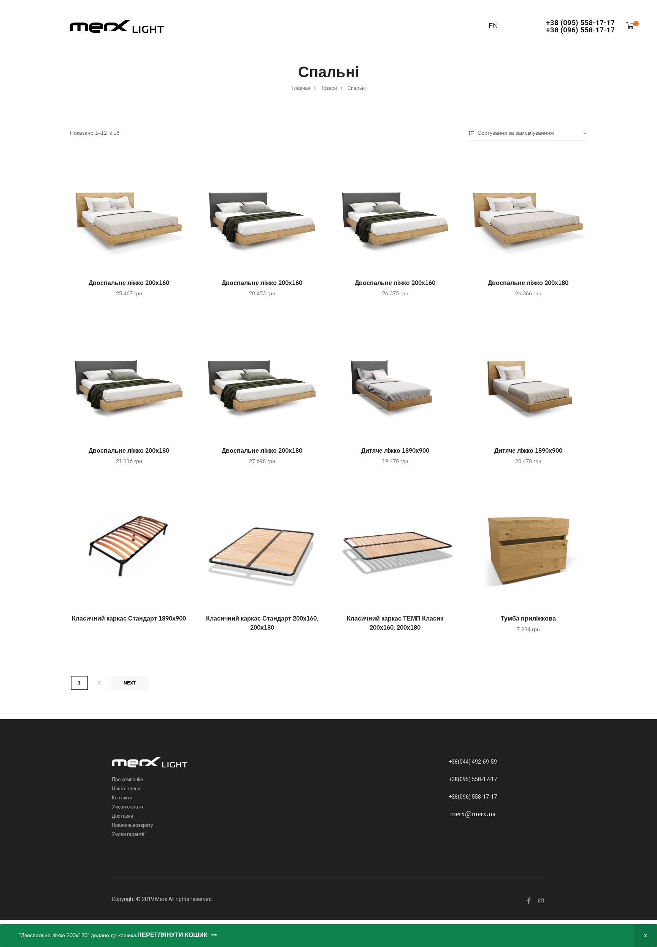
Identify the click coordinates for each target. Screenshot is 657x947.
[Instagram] (541, 900)
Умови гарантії (128, 834)
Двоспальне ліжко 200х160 (129, 283)
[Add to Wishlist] (178, 161)
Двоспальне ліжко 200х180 (528, 283)
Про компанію (127, 779)
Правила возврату (132, 825)
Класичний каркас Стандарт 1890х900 (129, 619)
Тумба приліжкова (528, 619)
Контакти (122, 798)
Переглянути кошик (172, 936)
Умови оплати (127, 807)
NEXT (130, 683)
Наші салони (126, 788)
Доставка (122, 816)
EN (493, 26)
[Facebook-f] (529, 900)
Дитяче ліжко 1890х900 (395, 451)
